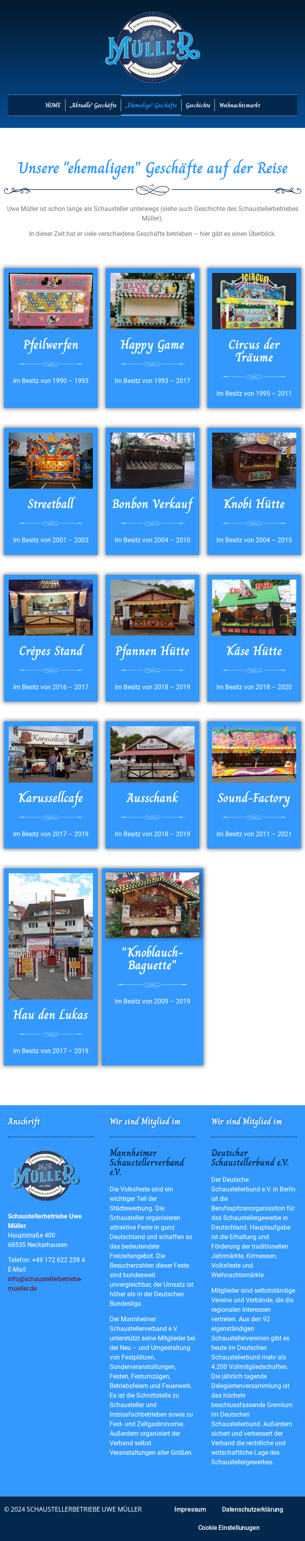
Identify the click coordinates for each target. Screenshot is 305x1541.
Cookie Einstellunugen (229, 1527)
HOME (53, 105)
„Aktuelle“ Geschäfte (93, 105)
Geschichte (198, 105)
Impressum (190, 1509)
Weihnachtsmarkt (239, 105)
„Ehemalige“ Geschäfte (151, 105)
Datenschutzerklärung (252, 1509)
